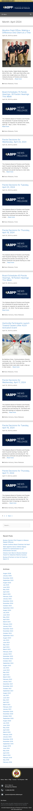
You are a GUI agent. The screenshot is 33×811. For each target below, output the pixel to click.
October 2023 (7, 633)
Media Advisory (9, 315)
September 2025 (8, 580)
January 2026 (7, 575)
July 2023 (6, 640)
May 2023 (6, 645)
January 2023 (7, 654)
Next (10, 516)
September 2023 (8, 635)
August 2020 (7, 721)
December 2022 (8, 656)
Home (2, 779)
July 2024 (6, 612)
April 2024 (6, 619)
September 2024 (8, 608)
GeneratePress (18, 809)
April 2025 (6, 592)
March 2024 (7, 622)
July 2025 (6, 585)
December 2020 (8, 711)
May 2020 (6, 727)
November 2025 (8, 578)
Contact (14, 779)
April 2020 (6, 730)
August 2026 (7, 573)
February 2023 (7, 651)
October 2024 (7, 605)
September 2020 (8, 718)
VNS (26, 779)
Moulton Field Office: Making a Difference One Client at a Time (16, 31)
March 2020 (7, 732)
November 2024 (8, 603)
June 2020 (6, 725)
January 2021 (7, 709)
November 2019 (8, 741)
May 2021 (6, 700)
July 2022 (6, 668)
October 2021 (7, 688)
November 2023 (8, 631)
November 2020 (8, 714)
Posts (16, 83)
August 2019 (7, 746)
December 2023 (8, 628)
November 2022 (8, 658)
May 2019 (6, 750)
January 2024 (7, 626)
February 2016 (7, 762)
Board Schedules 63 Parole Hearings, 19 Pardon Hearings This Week (15, 277)
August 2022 (7, 665)
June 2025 (6, 587)
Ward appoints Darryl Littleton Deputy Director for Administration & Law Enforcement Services (14, 548)
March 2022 (6, 677)
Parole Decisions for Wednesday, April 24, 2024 (14, 140)
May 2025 (6, 589)
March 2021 (6, 704)
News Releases (9, 83)
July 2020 (6, 723)
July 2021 (6, 695)
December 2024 (8, 601)
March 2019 (6, 755)
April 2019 (6, 753)
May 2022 (6, 672)
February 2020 (7, 734)
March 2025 (6, 594)
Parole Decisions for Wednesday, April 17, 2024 (14, 381)
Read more (18, 79)
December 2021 (8, 684)
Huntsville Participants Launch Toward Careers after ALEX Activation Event (15, 325)
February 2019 (7, 757)
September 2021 (8, 691)
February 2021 (7, 707)
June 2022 (6, 670)
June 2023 (6, 642)
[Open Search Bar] (30, 14)
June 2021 (6, 697)
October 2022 (7, 661)
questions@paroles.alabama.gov (13, 794)
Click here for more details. (23, 1)
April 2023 (6, 647)
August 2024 (7, 610)
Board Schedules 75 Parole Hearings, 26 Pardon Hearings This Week (15, 94)
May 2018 (6, 760)
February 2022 (7, 679)
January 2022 (7, 681)
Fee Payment (21, 779)
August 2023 (7, 638)
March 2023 (7, 649)
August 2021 (7, 693)
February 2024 (7, 624)
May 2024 (6, 617)
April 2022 (6, 674)
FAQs (10, 779)
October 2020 (7, 716)
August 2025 (7, 582)
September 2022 (8, 663)
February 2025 (7, 596)
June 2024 (6, 615)
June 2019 (6, 748)
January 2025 (7, 598)
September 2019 (8, 744)
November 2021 (8, 686)
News (6, 779)
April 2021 (6, 702)
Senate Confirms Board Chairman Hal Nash (16, 544)
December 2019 (8, 739)
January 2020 (7, 737)
